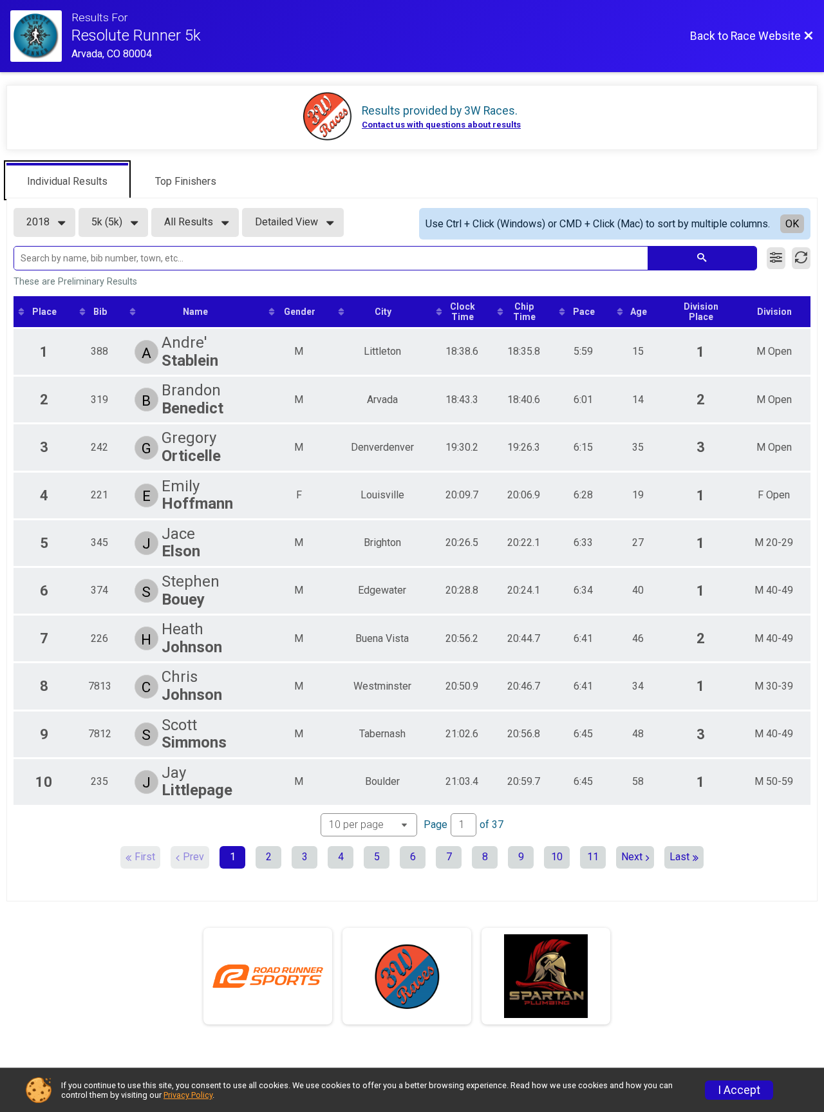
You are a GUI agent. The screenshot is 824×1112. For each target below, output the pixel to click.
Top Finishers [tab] (185, 181)
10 (557, 857)
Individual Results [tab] (67, 181)
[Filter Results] (776, 258)
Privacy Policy (188, 1095)
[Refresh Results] (801, 258)
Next (631, 857)
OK (792, 224)
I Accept (739, 1090)
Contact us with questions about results (441, 124)
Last (679, 857)
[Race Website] (40, 36)
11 (593, 857)
